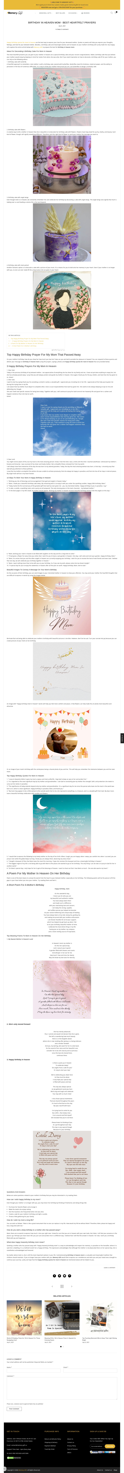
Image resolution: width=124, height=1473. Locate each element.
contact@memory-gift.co (19, 1445)
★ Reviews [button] (122, 738)
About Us (70, 1439)
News (59, 29)
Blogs (115, 1470)
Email (65, 1367)
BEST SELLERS (60, 13)
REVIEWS (87, 13)
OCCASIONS (72, 13)
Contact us (70, 1442)
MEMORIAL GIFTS (45, 13)
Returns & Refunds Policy (53, 1439)
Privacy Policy (71, 1446)
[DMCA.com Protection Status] (14, 1458)
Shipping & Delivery (51, 1442)
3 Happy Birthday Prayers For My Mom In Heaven (28, 341)
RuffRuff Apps (56, 350)
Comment (10, 1376)
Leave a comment (109, 1267)
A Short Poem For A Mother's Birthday (24, 346)
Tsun (63, 350)
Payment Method (50, 1446)
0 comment (64, 29)
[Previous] (8, 1323)
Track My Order (50, 1449)
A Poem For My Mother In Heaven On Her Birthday (27, 343)
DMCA (69, 1452)
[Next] (115, 1323)
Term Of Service (72, 1449)
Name (9, 1367)
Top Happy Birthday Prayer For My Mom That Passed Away (30, 338)
